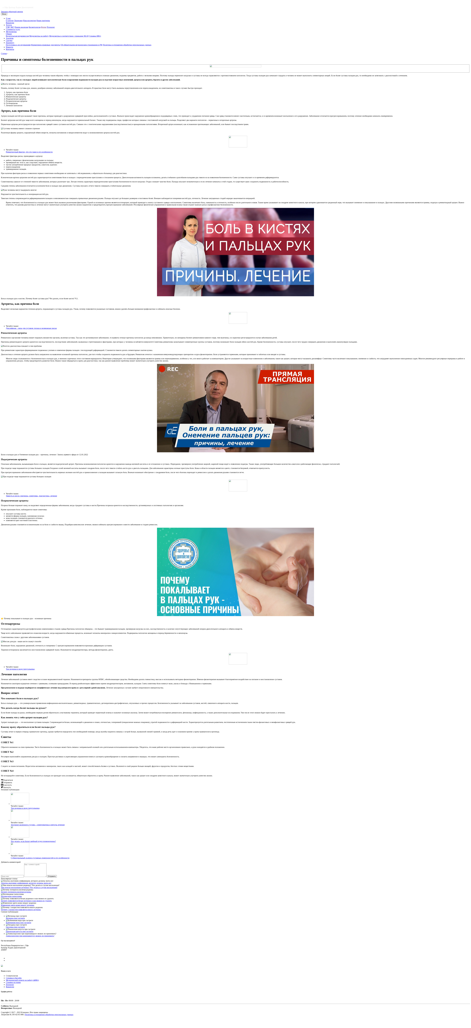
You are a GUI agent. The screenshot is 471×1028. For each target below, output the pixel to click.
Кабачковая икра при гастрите (18, 923)
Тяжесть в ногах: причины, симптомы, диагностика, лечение (31, 496)
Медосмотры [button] (11, 32)
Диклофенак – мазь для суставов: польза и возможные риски (31, 328)
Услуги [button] (9, 25)
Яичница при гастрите (15, 918)
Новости (9, 47)
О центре (10, 21)
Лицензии (18, 21)
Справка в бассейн (14, 978)
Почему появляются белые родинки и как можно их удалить (26, 901)
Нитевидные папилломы (11, 896)
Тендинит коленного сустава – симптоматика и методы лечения (38, 825)
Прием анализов (21, 27)
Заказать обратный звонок (12, 12)
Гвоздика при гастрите (15, 927)
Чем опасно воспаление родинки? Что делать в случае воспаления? (29, 887)
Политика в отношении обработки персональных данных (127, 45)
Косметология (34, 27)
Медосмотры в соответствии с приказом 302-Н (69, 36)
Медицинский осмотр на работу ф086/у (22, 980)
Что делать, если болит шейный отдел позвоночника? (33, 841)
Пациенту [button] (10, 43)
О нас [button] (8, 18)
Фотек (43, 27)
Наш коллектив (29, 21)
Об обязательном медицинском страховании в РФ (81, 45)
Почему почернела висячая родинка (16, 892)
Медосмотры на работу (39, 36)
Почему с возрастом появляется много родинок (21, 910)
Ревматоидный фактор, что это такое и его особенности (29, 152)
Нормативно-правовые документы (45, 45)
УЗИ (8, 27)
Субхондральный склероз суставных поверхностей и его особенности (40, 858)
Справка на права (13, 982)
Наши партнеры (43, 21)
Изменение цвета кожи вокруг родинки (17, 905)
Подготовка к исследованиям (18, 45)
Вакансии (10, 23)
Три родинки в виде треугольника (20, 669)
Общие (9, 34)
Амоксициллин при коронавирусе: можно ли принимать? (30, 936)
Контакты (10, 49)
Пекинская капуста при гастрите (19, 931)
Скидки (9, 40)
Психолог (51, 27)
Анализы (9, 38)
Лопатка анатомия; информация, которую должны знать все (26, 883)
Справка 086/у (95, 36)
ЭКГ (12, 27)
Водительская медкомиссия (17, 36)
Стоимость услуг (13, 29)
